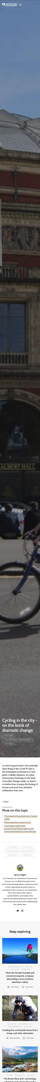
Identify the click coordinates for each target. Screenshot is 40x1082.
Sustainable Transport (18, 739)
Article (9, 743)
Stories (13, 847)
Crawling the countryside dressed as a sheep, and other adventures (20, 1032)
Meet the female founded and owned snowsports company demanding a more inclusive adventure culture (20, 977)
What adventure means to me (17, 822)
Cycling (9, 735)
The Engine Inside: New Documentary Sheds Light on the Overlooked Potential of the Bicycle (20, 829)
